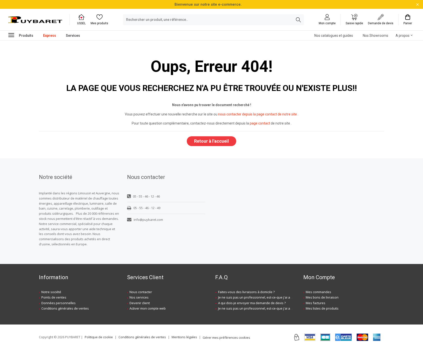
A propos (403, 36)
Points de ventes (53, 297)
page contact (260, 123)
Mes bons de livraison (322, 297)
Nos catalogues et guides (333, 36)
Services (73, 36)
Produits (26, 36)
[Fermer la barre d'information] (417, 4)
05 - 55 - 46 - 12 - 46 (146, 196)
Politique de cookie (99, 337)
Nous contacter (140, 292)
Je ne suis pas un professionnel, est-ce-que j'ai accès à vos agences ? (269, 297)
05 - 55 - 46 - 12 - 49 (146, 208)
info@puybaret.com (148, 219)
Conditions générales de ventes (65, 308)
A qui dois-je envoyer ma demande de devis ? (252, 303)
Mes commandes (318, 292)
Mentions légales (184, 337)
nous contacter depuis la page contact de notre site (257, 114)
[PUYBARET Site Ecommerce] (35, 19)
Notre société (51, 292)
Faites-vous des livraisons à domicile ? (246, 292)
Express (49, 36)
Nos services (139, 297)
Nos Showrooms (375, 36)
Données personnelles (58, 303)
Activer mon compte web (147, 308)
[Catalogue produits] (13, 34)
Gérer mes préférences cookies (226, 337)
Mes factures (315, 303)
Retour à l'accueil (211, 141)
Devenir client (139, 303)
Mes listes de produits (322, 308)
